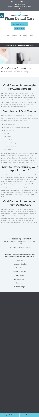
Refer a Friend (19, 28)
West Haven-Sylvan (19, 279)
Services (14, 35)
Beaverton (19, 283)
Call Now (10, 415)
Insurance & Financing (14, 329)
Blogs (31, 35)
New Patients (23, 35)
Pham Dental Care (6, 72)
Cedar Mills (19, 260)
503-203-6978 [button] (20, 4)
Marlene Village (19, 287)
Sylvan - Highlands (19, 272)
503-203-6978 (20, 309)
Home (9, 338)
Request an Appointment (20, 24)
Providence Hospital (19, 264)
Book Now (29, 415)
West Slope (19, 275)
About (7, 35)
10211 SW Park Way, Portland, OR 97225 (21, 6)
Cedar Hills (19, 268)
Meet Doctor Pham (13, 325)
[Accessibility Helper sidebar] (2, 15)
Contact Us (19, 38)
